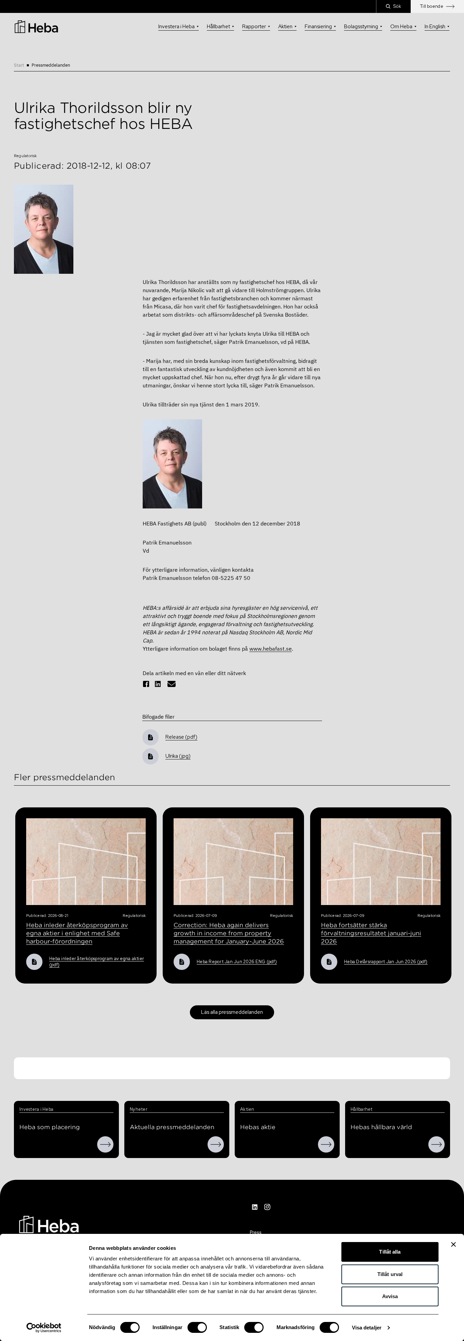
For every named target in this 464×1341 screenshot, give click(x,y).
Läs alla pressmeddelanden (232, 1012)
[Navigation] (49, 1223)
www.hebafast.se (270, 648)
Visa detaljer (366, 1327)
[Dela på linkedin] (158, 684)
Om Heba (401, 26)
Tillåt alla (389, 1252)
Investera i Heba (176, 26)
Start (19, 65)
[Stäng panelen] (453, 1244)
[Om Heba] (105, 1144)
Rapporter (254, 26)
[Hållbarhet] (436, 1144)
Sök (397, 6)
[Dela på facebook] (146, 684)
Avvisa (390, 1296)
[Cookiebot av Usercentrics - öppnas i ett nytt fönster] (44, 1328)
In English (435, 26)
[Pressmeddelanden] (216, 1144)
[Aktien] (326, 1144)
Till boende (431, 6)
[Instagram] (267, 1207)
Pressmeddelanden (51, 65)
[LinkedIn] (255, 1207)
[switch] (197, 1327)
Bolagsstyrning (361, 26)
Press (256, 1232)
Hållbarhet (218, 26)
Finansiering (318, 26)
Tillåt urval (390, 1274)
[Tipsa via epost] (171, 684)
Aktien (285, 26)
